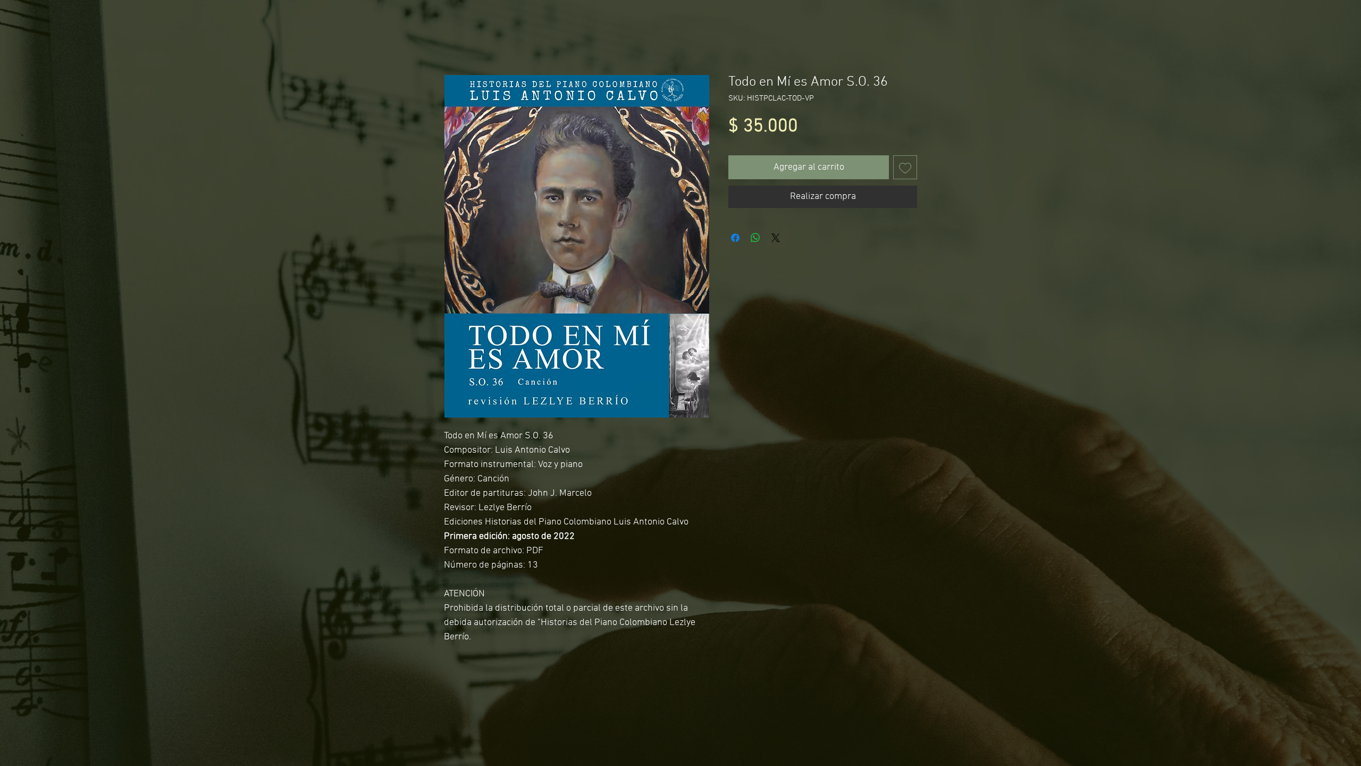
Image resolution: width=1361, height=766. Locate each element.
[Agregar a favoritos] (905, 167)
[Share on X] (775, 237)
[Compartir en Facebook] (735, 237)
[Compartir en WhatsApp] (755, 237)
